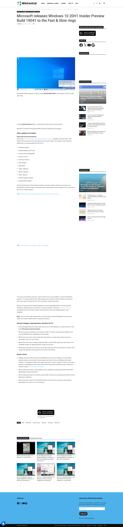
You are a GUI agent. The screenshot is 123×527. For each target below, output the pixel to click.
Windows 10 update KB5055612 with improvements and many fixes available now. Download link (65, 478)
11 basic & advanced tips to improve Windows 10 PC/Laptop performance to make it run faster (96, 125)
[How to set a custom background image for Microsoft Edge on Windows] (82, 116)
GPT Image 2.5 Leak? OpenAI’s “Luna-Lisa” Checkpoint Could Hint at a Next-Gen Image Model (92, 186)
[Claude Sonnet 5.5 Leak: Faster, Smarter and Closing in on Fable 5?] (82, 211)
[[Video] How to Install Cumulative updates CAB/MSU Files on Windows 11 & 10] (92, 94)
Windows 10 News (25, 9)
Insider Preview (36, 422)
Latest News (37, 11)
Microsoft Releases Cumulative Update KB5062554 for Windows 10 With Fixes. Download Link (25, 478)
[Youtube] (99, 3)
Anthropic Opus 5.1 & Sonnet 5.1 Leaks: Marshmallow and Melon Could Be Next (96, 197)
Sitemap (94, 525)
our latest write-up (65, 308)
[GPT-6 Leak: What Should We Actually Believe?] (82, 218)
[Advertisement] (46, 38)
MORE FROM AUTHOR (36, 438)
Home (18, 9)
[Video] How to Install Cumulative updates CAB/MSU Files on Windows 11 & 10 (92, 98)
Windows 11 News (53, 3)
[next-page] (20, 484)
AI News (63, 3)
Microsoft (44, 422)
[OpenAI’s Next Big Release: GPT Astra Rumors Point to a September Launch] (82, 205)
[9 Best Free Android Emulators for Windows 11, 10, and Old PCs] (26, 448)
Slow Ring (50, 422)
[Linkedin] (44, 52)
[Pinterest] (36, 52)
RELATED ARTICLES (23, 438)
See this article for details (36, 366)
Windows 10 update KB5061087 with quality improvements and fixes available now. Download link (45, 478)
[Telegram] (51, 52)
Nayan (82, 102)
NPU (77, 3)
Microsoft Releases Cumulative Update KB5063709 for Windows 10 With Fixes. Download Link (65, 457)
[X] (97, 3)
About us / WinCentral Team (74, 525)
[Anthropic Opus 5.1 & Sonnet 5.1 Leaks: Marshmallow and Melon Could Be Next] (82, 196)
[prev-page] (18, 484)
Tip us (83, 525)
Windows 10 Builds (36, 9)
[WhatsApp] (40, 52)
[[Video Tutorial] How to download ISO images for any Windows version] (82, 133)
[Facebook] (94, 3)
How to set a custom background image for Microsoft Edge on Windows (95, 116)
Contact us (88, 525)
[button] (104, 3)
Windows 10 (57, 422)
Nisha (19, 23)
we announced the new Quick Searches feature (38, 139)
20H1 (23, 422)
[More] (55, 52)
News (43, 3)
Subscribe (83, 514)
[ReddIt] (48, 52)
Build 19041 (28, 422)
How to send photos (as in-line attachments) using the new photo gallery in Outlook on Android (95, 108)
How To (70, 3)
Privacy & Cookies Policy (60, 525)
